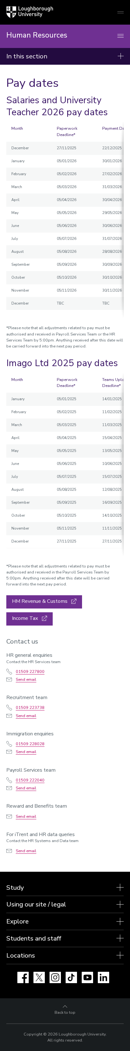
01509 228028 (30, 744)
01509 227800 (30, 671)
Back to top (65, 1012)
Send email (26, 679)
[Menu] (120, 36)
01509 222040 (30, 780)
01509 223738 (30, 707)
